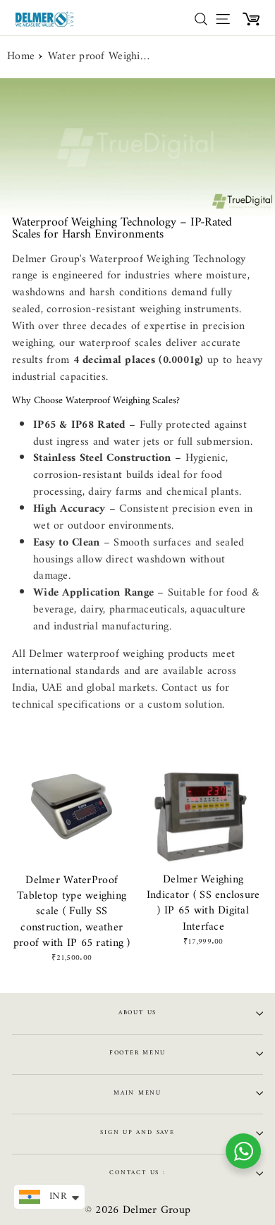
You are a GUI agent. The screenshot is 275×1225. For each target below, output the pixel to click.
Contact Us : (137, 1172)
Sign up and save (137, 1132)
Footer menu (137, 1053)
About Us (137, 1012)
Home (21, 57)
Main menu (137, 1093)
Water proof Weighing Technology (101, 57)
